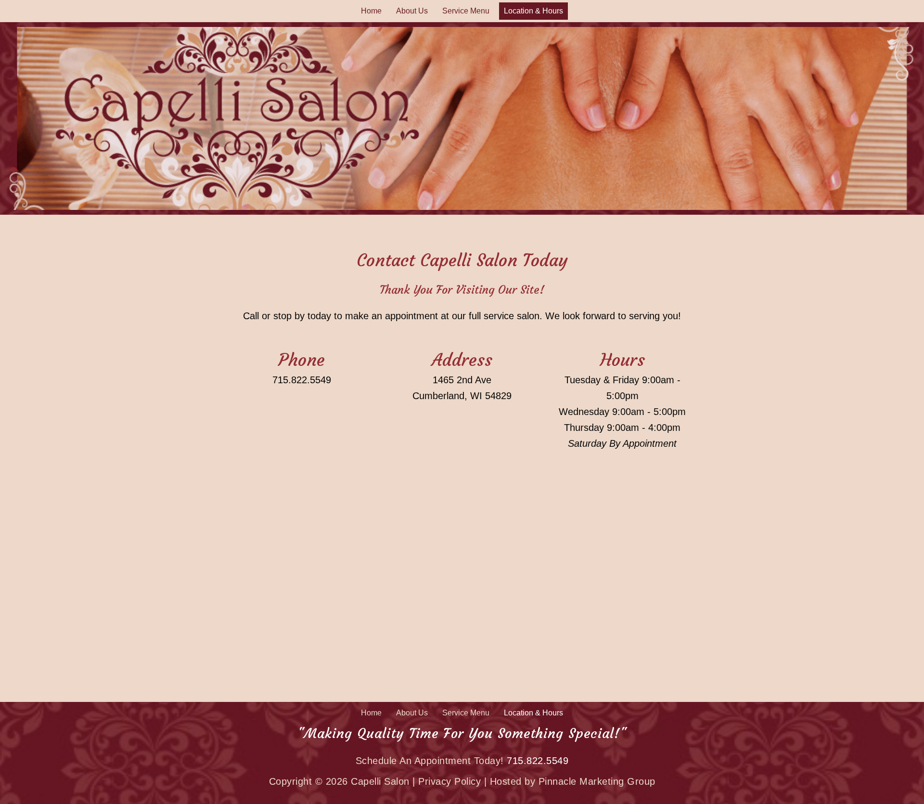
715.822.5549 (301, 380)
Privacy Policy (449, 781)
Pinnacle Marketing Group (597, 781)
